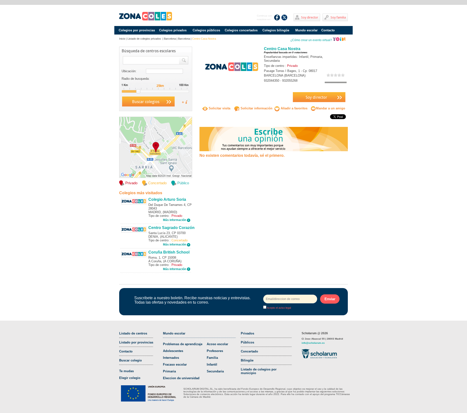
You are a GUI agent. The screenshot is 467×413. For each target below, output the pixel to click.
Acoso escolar (217, 344)
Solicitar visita (219, 108)
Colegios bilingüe (275, 30)
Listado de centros (133, 333)
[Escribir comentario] (273, 139)
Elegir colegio (129, 378)
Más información (175, 220)
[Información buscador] (183, 102)
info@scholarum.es (313, 343)
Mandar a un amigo (330, 108)
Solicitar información (256, 108)
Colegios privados (173, 30)
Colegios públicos (206, 30)
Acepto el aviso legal (278, 307)
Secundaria (215, 371)
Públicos (247, 342)
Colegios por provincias (137, 30)
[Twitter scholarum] (284, 17)
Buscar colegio (130, 360)
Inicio (122, 38)
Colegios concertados (241, 30)
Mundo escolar (306, 30)
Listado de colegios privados (144, 38)
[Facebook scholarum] (277, 17)
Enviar (329, 299)
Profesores (215, 351)
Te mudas (126, 371)
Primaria (169, 371)
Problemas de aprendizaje (182, 344)
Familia (212, 358)
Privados (247, 333)
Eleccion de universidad (181, 378)
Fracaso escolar (175, 364)
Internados (171, 358)
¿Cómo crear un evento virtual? (311, 40)
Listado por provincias (136, 342)
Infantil (212, 364)
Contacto (328, 30)
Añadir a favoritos (293, 108)
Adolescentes (173, 351)
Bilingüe (247, 360)
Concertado (249, 351)
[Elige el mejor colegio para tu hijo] (145, 16)
